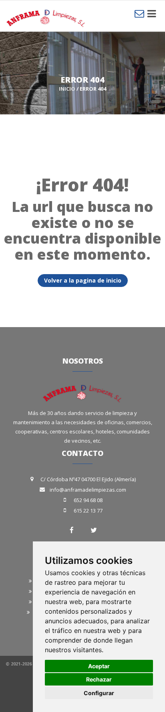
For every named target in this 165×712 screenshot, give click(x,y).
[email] (139, 13)
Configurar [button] (99, 693)
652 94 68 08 (88, 500)
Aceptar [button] (99, 666)
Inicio (67, 88)
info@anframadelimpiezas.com (88, 489)
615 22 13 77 (88, 510)
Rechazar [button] (99, 679)
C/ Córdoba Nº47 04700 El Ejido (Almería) (88, 479)
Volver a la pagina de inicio (82, 280)
